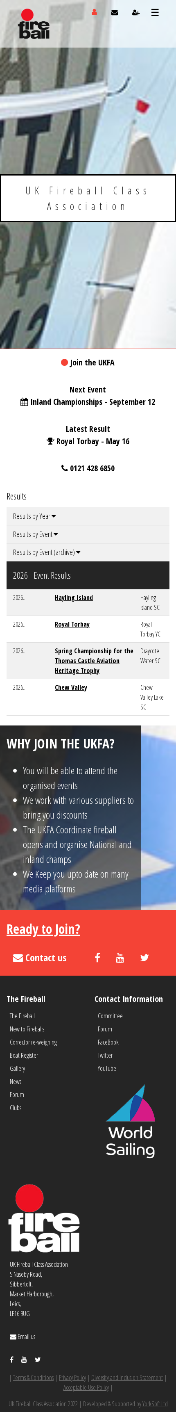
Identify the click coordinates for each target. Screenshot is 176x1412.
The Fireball (22, 1015)
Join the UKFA (92, 362)
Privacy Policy (72, 1377)
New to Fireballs (27, 1028)
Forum (17, 1094)
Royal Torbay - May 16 (92, 441)
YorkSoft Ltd (155, 1403)
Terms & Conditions (33, 1377)
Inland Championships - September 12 (92, 401)
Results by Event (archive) (44, 552)
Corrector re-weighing (33, 1042)
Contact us (45, 957)
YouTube (107, 1068)
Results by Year (32, 516)
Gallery (17, 1068)
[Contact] (114, 12)
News (15, 1081)
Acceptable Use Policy (86, 1387)
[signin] (94, 12)
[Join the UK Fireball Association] (136, 12)
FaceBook (108, 1042)
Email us (25, 1336)
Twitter (105, 1055)
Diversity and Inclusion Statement (127, 1377)
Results (17, 496)
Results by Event (33, 534)
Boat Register (24, 1055)
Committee (110, 1015)
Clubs (15, 1107)
